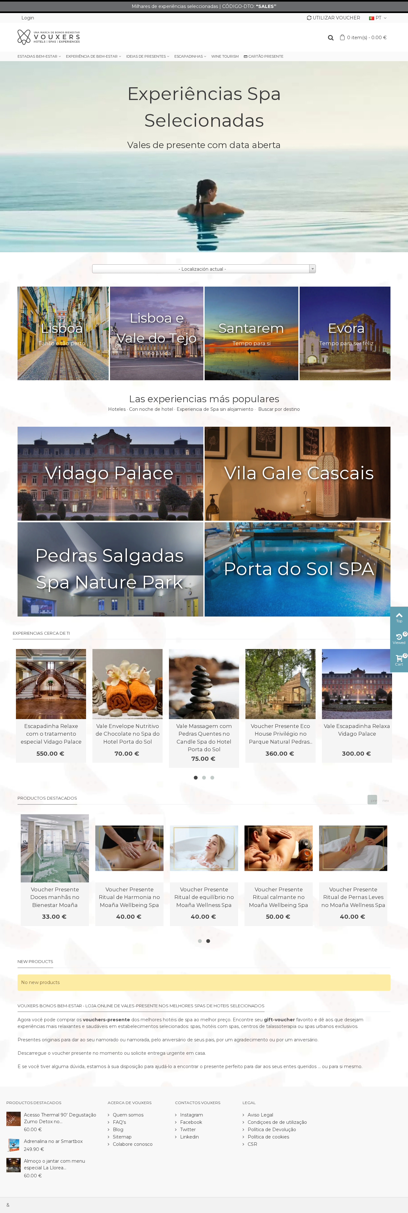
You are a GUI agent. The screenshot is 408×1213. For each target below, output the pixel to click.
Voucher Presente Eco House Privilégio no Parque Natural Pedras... (280, 734)
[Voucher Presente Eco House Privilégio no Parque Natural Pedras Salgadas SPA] (280, 684)
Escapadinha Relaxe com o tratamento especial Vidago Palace (51, 734)
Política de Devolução (271, 1129)
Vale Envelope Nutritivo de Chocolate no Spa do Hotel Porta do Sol (128, 734)
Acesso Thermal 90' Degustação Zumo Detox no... (60, 1118)
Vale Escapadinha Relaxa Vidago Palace (357, 730)
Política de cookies (267, 1137)
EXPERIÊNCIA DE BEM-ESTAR (92, 56)
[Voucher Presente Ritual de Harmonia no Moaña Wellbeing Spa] (129, 848)
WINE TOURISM (225, 56)
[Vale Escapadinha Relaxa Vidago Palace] (357, 684)
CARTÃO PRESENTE (266, 56)
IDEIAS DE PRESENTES (146, 56)
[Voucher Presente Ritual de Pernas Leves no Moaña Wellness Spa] (353, 848)
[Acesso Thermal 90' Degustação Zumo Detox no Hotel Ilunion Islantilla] (13, 1118)
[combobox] (204, 268)
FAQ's (119, 1122)
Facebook (190, 1122)
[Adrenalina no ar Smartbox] (13, 1145)
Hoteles (117, 409)
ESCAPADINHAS (188, 56)
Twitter (187, 1129)
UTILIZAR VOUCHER (336, 18)
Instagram (191, 1115)
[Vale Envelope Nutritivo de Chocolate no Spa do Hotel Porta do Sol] (127, 684)
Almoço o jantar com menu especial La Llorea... (54, 1164)
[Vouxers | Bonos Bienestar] (49, 37)
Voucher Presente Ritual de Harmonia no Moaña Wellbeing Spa (129, 897)
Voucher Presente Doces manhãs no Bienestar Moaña (54, 897)
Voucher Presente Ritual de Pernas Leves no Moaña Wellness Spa (353, 897)
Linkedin (189, 1137)
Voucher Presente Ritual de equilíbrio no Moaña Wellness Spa (204, 897)
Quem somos (127, 1115)
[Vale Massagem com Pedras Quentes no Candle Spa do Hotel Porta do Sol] (204, 684)
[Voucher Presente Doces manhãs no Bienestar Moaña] (55, 848)
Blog (117, 1129)
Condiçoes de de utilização (276, 1122)
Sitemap (122, 1137)
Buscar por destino (279, 409)
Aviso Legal (259, 1115)
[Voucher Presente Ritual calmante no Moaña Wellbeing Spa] (278, 848)
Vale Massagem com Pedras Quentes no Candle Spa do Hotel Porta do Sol (204, 738)
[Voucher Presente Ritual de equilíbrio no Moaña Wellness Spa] (204, 848)
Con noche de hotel (151, 409)
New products (35, 961)
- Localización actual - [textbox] (202, 269)
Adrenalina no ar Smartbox (53, 1141)
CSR (251, 1144)
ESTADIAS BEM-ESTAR (37, 56)
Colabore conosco (132, 1144)
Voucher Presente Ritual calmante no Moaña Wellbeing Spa (278, 897)
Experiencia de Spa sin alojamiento (215, 409)
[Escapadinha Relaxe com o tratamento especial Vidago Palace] (51, 684)
